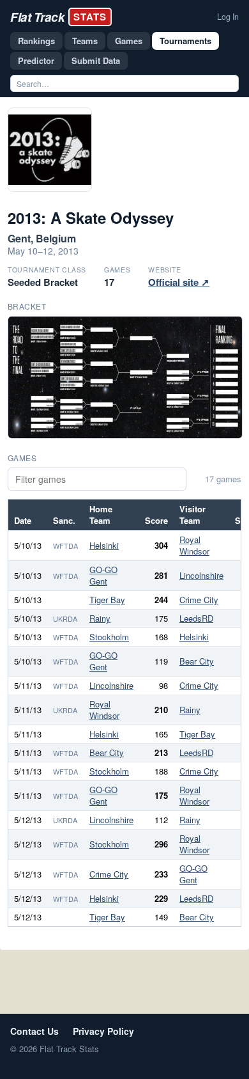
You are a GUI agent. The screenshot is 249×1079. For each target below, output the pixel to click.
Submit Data (96, 60)
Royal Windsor (194, 545)
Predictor (36, 60)
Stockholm (109, 637)
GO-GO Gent (103, 575)
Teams (85, 41)
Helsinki (104, 545)
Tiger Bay (107, 600)
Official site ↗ (178, 282)
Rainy (99, 618)
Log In (228, 16)
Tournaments (185, 41)
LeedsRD (196, 618)
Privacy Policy (103, 1031)
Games (128, 41)
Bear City (196, 661)
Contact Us (34, 1031)
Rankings (36, 41)
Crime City (198, 600)
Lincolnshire (201, 575)
